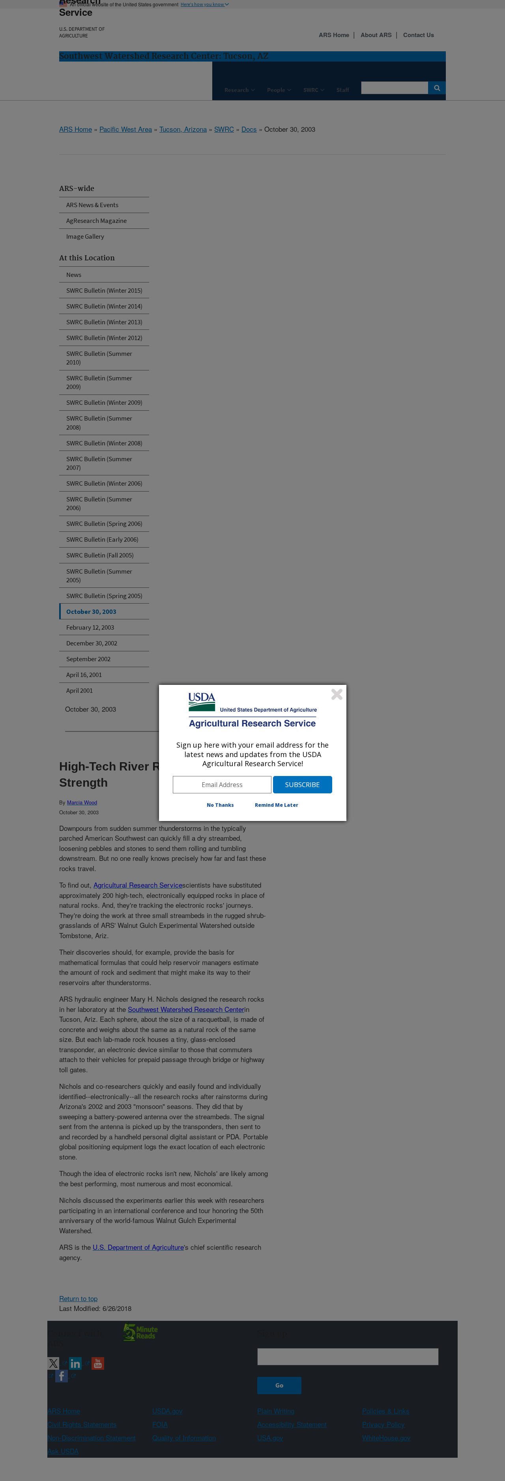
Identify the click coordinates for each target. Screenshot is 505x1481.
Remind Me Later (276, 805)
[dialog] (252, 753)
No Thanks (220, 805)
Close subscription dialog (336, 694)
